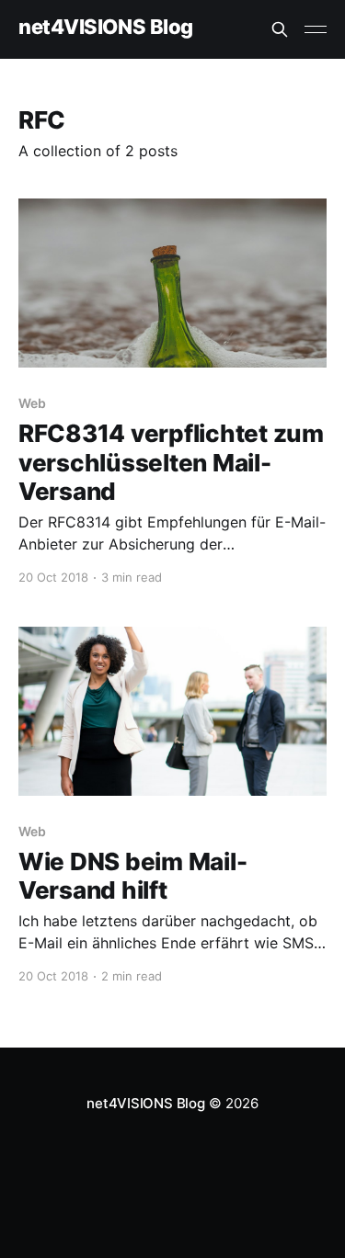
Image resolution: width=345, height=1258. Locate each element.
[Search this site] (279, 29)
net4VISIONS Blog (105, 27)
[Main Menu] (315, 29)
